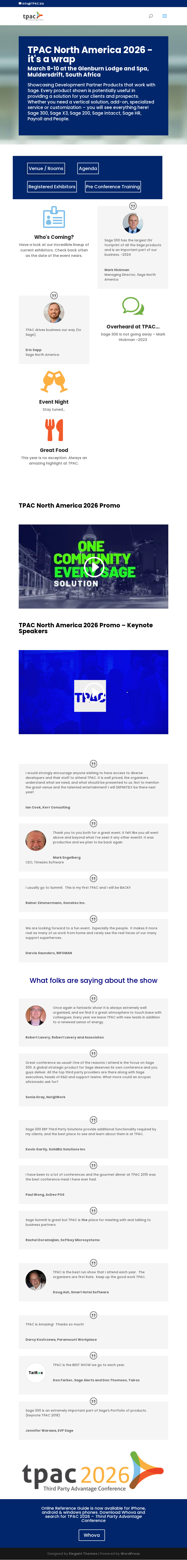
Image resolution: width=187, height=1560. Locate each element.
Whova (92, 1535)
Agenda (88, 168)
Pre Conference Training (113, 186)
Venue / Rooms (46, 168)
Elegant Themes (83, 1553)
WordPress (130, 1553)
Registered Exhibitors (52, 186)
